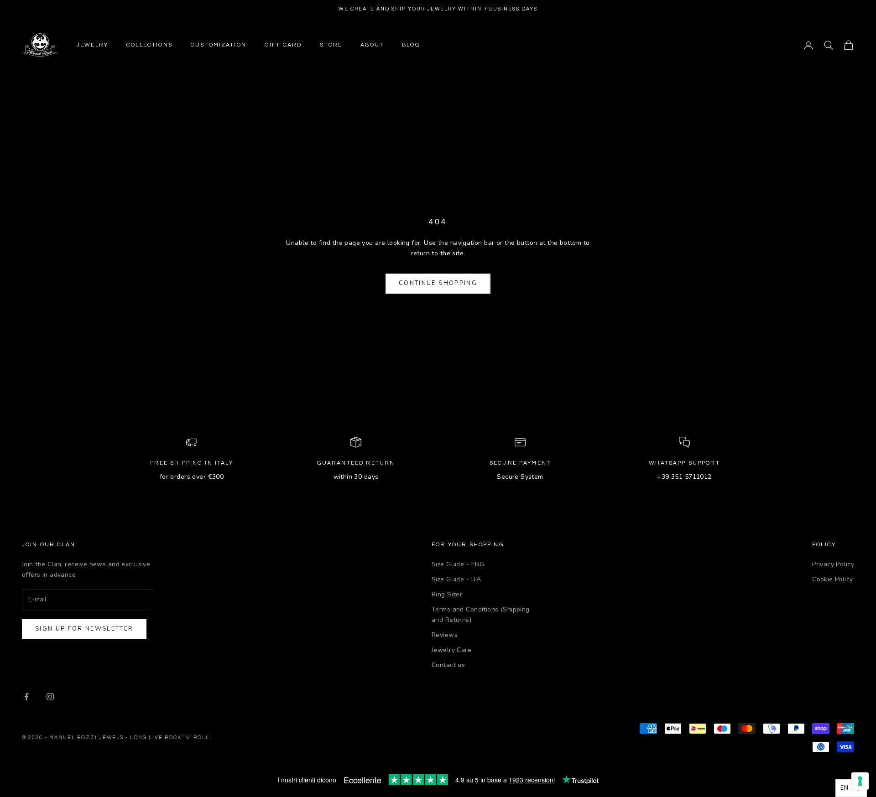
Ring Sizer (447, 594)
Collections (149, 45)
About (372, 45)
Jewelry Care (451, 650)
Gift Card (283, 45)
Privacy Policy (833, 564)
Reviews (445, 635)
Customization (218, 45)
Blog (411, 45)
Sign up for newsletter (84, 629)
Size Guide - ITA (456, 579)
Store (331, 45)
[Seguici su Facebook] (26, 696)
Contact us (448, 665)
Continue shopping (438, 283)
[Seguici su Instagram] (50, 696)
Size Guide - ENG (458, 564)
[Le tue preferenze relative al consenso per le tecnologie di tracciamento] (860, 781)
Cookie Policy (832, 579)
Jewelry (92, 45)
